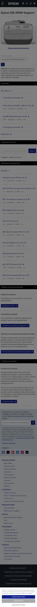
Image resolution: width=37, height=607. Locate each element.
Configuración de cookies (18, 604)
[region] (18, 597)
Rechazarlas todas (18, 600)
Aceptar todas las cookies (18, 596)
